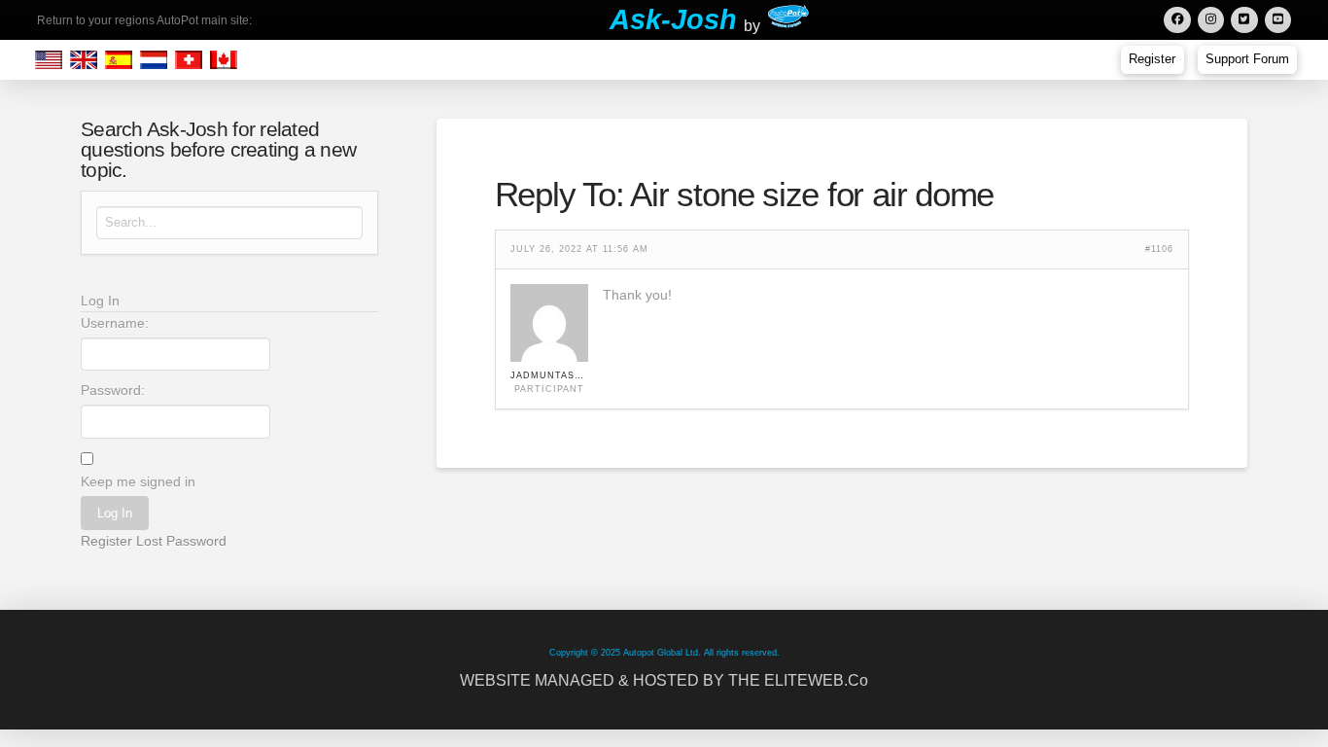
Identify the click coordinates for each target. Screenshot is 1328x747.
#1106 (1159, 249)
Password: (113, 390)
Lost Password (181, 541)
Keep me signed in (138, 481)
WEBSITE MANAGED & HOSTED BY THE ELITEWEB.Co (664, 680)
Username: (115, 323)
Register (106, 541)
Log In (114, 513)
